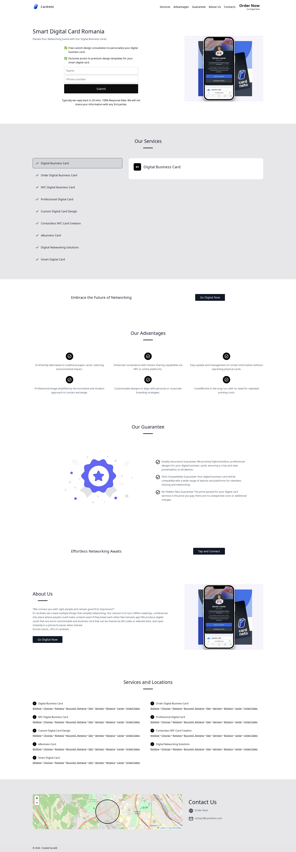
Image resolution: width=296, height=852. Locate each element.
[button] (37, 798)
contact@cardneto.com (208, 818)
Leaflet (162, 827)
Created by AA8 (49, 847)
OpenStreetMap (175, 827)
